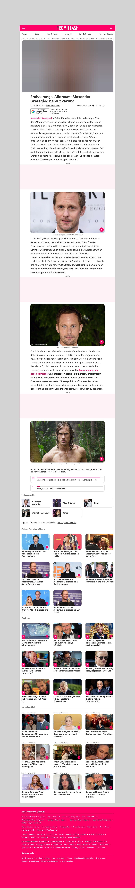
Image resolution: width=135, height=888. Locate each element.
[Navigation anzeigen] (23, 28)
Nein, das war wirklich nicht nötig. (52, 489)
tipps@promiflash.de (67, 523)
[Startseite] (67, 28)
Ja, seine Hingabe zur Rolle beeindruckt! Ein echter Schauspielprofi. (67, 480)
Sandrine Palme (53, 105)
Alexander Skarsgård (41, 118)
